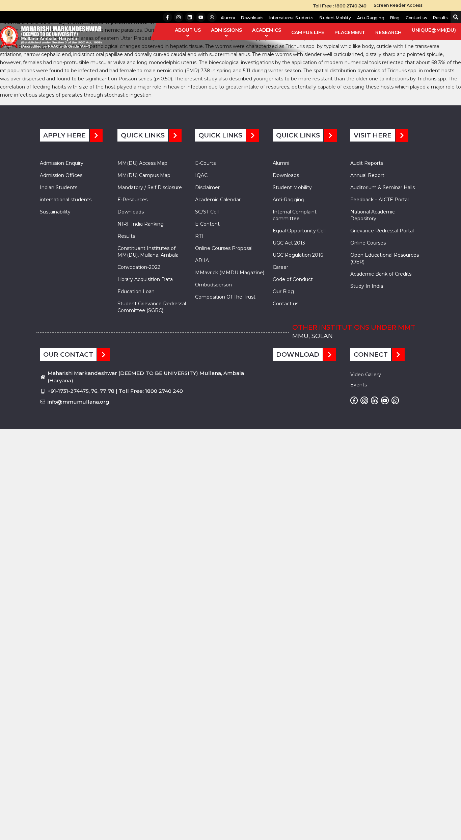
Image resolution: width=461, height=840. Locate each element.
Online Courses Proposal (223, 248)
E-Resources (132, 200)
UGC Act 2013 (289, 243)
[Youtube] (201, 17)
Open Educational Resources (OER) (384, 258)
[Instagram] (178, 17)
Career (280, 267)
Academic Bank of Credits (380, 274)
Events (358, 385)
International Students (291, 17)
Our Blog (283, 291)
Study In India (366, 286)
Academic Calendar (218, 200)
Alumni (228, 17)
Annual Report (367, 175)
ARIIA (202, 260)
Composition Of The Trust (225, 297)
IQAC (201, 175)
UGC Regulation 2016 (298, 255)
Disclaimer (207, 187)
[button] (454, 17)
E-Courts (205, 163)
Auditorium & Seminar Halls (382, 187)
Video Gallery (365, 375)
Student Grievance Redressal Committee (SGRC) (151, 307)
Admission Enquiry (61, 163)
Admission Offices (61, 175)
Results (440, 17)
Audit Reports (366, 163)
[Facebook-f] (167, 17)
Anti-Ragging (370, 17)
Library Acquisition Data (145, 279)
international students (65, 200)
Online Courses (368, 243)
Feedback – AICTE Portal (379, 200)
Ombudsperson (213, 285)
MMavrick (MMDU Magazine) (229, 273)
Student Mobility (335, 17)
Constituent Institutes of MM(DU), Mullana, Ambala (148, 251)
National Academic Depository (372, 215)
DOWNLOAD (297, 354)
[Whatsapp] (212, 17)
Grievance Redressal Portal (382, 231)
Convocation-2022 (138, 267)
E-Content (207, 224)
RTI (199, 236)
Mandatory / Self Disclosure (149, 187)
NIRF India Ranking (140, 224)
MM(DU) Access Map (142, 163)
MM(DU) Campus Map (143, 175)
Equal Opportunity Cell (299, 231)
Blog (395, 17)
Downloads (252, 17)
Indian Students (58, 187)
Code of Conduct (293, 279)
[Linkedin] (189, 17)
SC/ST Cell (207, 212)
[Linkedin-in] (374, 400)
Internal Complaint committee (295, 215)
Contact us (416, 17)
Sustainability (55, 212)
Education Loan (136, 291)
